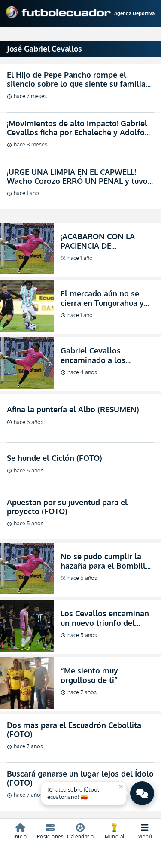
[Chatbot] (142, 793)
